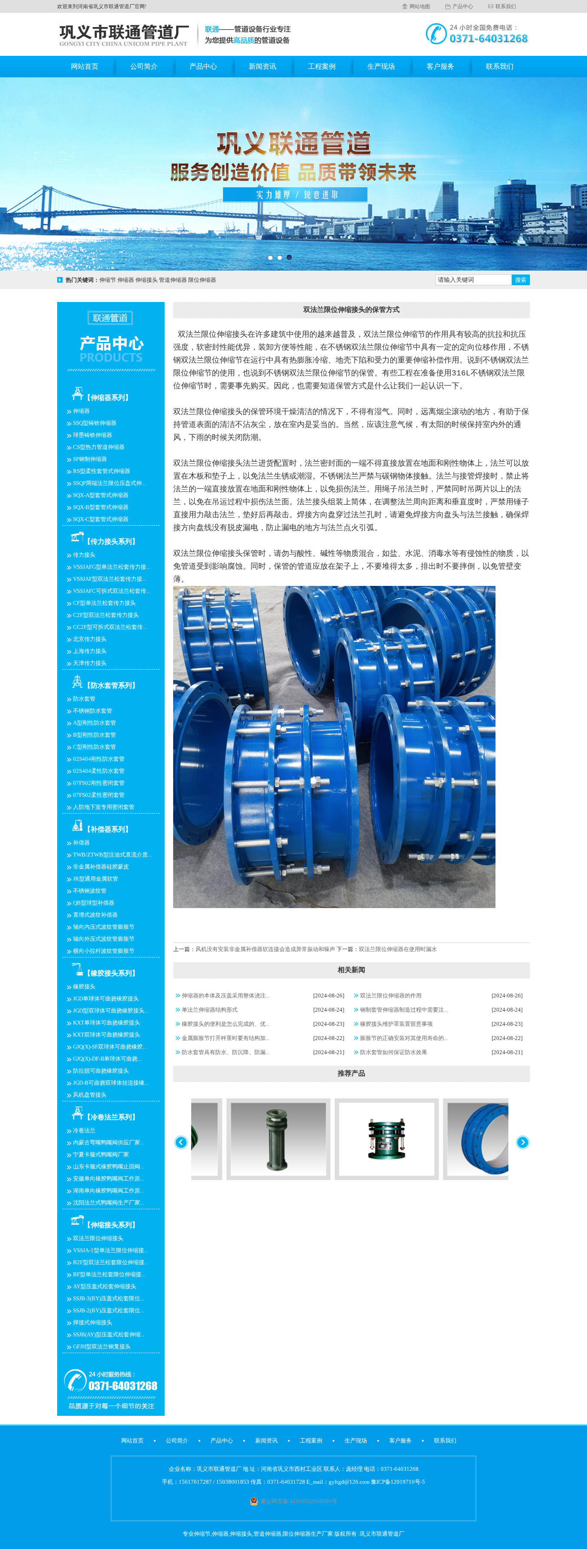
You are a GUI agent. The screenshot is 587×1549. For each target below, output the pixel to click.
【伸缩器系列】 (108, 397)
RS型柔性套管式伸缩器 (101, 471)
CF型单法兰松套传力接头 (104, 603)
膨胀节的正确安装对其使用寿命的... (404, 1038)
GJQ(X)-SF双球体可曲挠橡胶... (110, 1046)
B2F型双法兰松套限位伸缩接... (110, 1262)
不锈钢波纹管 (90, 890)
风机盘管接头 (90, 1095)
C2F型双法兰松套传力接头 (106, 615)
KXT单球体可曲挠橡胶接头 (106, 1022)
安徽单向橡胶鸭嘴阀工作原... (108, 1178)
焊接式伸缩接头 (92, 1322)
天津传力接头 (90, 663)
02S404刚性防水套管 (99, 759)
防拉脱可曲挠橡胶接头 (101, 1070)
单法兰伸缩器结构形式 (210, 1009)
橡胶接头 (84, 986)
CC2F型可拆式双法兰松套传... (110, 627)
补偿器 (81, 842)
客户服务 (440, 66)
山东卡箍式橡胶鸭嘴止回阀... (108, 1166)
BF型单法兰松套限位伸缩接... (109, 1274)
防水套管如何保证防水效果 (393, 1052)
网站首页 (84, 66)
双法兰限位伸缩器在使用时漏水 (398, 949)
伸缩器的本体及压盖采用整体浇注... (225, 995)
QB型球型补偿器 (93, 903)
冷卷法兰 (84, 1130)
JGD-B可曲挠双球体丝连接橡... (110, 1082)
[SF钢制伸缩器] (342, 1178)
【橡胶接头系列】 (111, 973)
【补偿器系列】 (108, 829)
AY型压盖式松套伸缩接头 (104, 1286)
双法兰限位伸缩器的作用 (391, 995)
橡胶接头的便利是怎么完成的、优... (225, 1024)
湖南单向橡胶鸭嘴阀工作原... (108, 1190)
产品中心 (462, 6)
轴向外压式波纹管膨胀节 (104, 939)
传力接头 (84, 555)
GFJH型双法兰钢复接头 (102, 1346)
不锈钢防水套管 (92, 710)
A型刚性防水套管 (94, 723)
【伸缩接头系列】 (111, 1225)
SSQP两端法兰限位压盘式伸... (109, 483)
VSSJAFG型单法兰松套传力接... (111, 567)
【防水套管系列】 (111, 685)
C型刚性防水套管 (94, 747)
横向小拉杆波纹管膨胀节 (104, 951)
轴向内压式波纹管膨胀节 (104, 927)
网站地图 (420, 6)
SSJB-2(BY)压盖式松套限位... (108, 1310)
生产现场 (381, 66)
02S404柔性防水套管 (99, 771)
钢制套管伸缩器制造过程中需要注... (404, 1009)
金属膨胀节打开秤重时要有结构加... (225, 1038)
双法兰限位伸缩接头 (98, 1238)
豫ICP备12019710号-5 (398, 1482)
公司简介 (144, 66)
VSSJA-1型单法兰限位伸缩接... (110, 1250)
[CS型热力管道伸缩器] (234, 1178)
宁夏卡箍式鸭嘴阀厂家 (101, 1154)
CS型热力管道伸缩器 (99, 447)
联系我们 (505, 6)
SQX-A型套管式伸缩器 (100, 495)
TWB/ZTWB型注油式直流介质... (112, 854)
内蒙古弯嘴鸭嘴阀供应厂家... (108, 1142)
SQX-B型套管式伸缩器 (100, 507)
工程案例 (322, 66)
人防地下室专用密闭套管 (104, 807)
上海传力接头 (90, 651)
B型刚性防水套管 (94, 735)
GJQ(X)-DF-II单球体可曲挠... (107, 1058)
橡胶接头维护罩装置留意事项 (396, 1024)
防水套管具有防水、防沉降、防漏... (225, 1052)
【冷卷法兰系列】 (111, 1117)
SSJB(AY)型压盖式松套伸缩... (108, 1334)
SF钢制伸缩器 (90, 459)
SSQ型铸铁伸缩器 (94, 423)
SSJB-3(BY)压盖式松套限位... (108, 1298)
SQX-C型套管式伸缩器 (100, 519)
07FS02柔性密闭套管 (99, 795)
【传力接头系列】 (111, 541)
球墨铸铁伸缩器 (92, 435)
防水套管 (84, 698)
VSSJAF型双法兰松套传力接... (109, 579)
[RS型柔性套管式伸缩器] (450, 1178)
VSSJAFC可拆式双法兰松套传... (111, 591)
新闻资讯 (262, 66)
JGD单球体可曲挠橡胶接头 (106, 998)
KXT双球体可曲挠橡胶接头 (106, 1034)
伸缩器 (81, 411)
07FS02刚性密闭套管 (99, 783)
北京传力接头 (90, 639)
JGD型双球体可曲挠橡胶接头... (110, 1010)
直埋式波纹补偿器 (95, 915)
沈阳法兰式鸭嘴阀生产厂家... (108, 1202)
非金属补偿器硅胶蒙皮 (101, 866)
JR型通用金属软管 (95, 878)
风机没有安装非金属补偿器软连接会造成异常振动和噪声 (265, 949)
